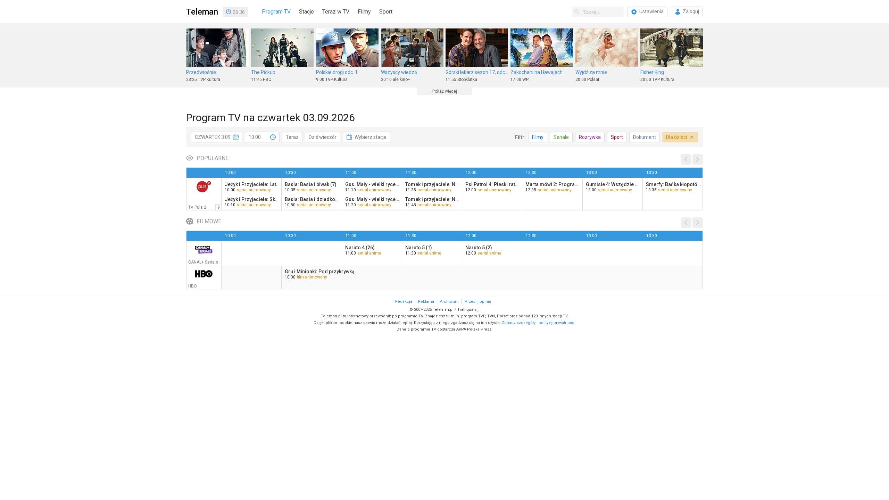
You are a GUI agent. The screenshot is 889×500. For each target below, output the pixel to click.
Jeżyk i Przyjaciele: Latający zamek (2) (252, 184)
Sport (385, 11)
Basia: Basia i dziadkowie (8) (312, 199)
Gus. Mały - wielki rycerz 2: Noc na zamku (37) (372, 199)
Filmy (364, 11)
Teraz (292, 137)
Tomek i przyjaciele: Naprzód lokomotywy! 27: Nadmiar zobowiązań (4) (432, 184)
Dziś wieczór (323, 137)
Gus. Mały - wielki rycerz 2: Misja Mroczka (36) (372, 184)
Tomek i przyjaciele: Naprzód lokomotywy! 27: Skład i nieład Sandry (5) (432, 199)
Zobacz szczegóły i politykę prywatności (538, 322)
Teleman (202, 12)
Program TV (276, 11)
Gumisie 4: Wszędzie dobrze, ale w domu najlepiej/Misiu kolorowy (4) (613, 184)
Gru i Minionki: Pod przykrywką (320, 271)
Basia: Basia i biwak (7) (311, 184)
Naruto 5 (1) (418, 247)
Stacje (306, 11)
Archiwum (449, 301)
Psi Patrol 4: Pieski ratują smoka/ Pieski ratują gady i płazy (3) (492, 184)
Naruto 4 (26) (360, 247)
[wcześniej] (686, 159)
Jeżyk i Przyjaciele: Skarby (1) (252, 199)
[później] (697, 159)
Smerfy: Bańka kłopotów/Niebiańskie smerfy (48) (673, 184)
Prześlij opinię (478, 301)
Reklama (426, 301)
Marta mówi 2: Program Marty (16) (552, 184)
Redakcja (403, 301)
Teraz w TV (335, 11)
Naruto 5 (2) (478, 247)
